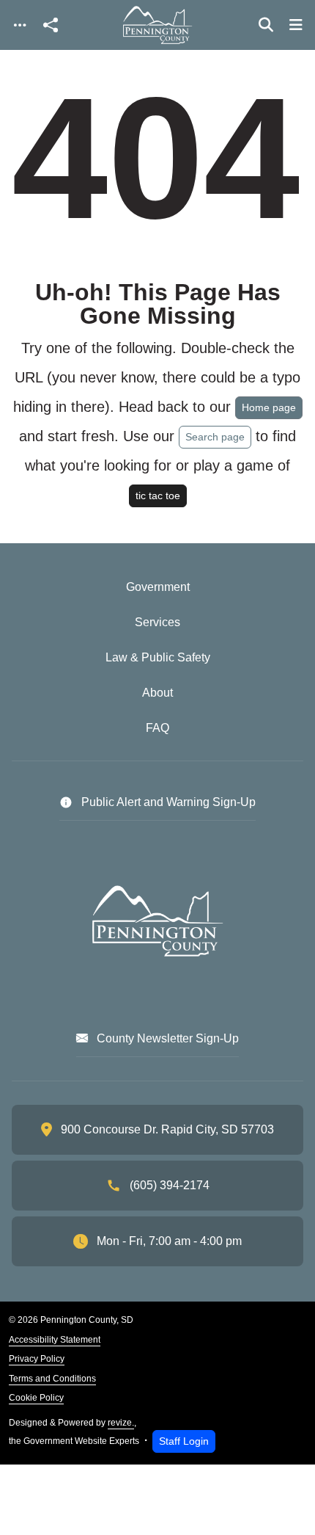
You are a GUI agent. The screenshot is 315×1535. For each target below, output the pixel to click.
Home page (269, 407)
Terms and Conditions (52, 1378)
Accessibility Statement (54, 1340)
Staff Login (184, 1441)
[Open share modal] (50, 25)
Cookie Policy (36, 1398)
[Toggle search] (266, 25)
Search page (215, 437)
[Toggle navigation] (20, 25)
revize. (121, 1423)
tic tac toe (158, 495)
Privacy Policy (36, 1359)
